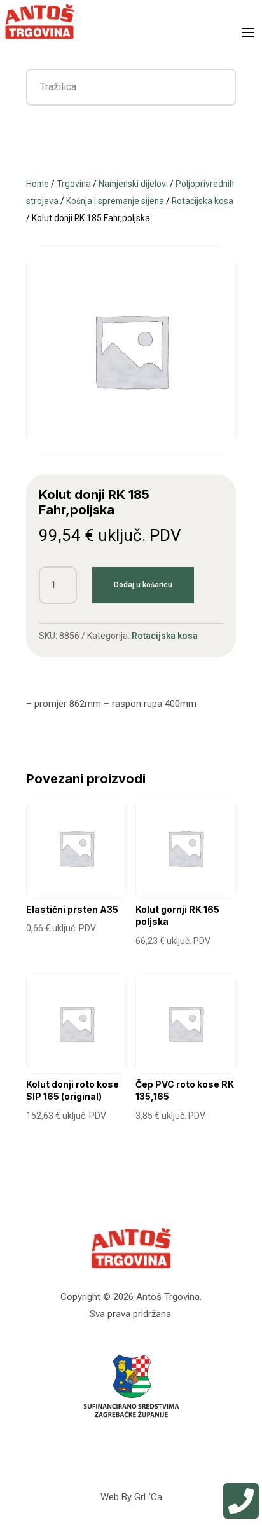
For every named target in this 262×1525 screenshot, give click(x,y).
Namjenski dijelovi (133, 184)
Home (37, 184)
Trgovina (74, 184)
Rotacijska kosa (202, 201)
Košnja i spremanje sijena (115, 201)
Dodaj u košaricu (143, 584)
